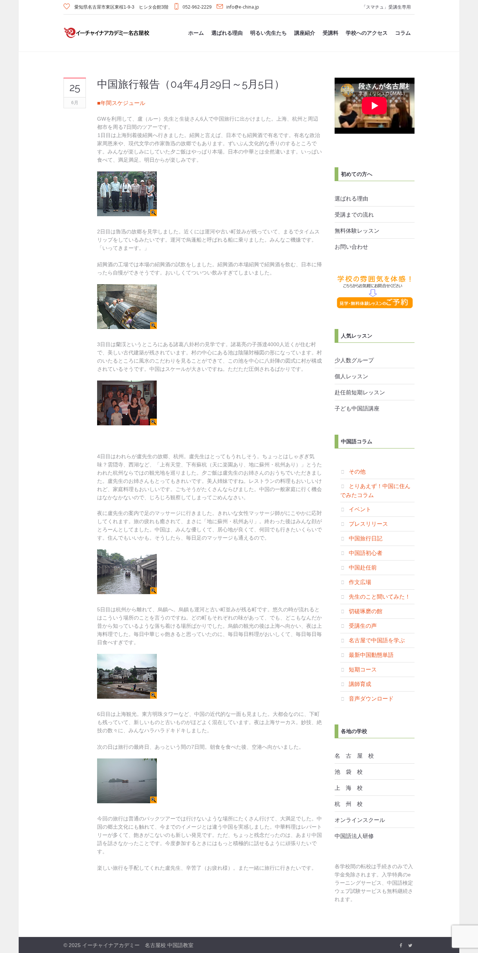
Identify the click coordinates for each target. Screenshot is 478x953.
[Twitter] (410, 946)
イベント (360, 509)
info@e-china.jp (242, 7)
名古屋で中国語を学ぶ (377, 640)
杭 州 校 (349, 803)
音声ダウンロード (371, 698)
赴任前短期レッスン (360, 392)
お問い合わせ (351, 246)
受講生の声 (363, 625)
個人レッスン (351, 376)
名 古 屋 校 (354, 755)
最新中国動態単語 (371, 654)
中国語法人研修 (354, 835)
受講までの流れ (354, 214)
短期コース (363, 669)
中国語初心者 (365, 552)
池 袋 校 (349, 771)
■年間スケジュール (121, 102)
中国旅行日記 (365, 538)
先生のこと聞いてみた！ (379, 596)
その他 (357, 471)
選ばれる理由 (351, 198)
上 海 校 (349, 787)
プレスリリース (368, 523)
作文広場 (360, 582)
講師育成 (360, 683)
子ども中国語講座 (357, 408)
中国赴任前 (363, 567)
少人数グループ (354, 360)
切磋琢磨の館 (365, 611)
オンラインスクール (360, 819)
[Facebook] (401, 946)
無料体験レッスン (357, 230)
